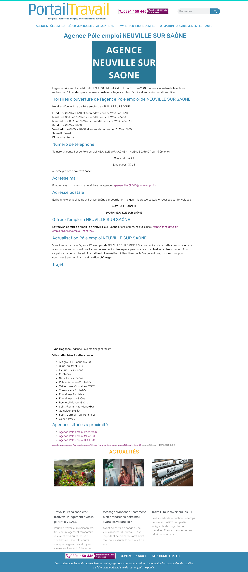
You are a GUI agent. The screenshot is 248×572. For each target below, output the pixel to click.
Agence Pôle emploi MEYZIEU (77, 436)
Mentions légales (166, 556)
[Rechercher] (215, 11)
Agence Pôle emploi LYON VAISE (78, 432)
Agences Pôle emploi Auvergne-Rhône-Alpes (100, 445)
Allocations (105, 26)
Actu (208, 26)
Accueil (55, 445)
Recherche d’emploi (142, 26)
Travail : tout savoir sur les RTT (173, 512)
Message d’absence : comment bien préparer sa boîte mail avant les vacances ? (124, 517)
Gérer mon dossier (80, 26)
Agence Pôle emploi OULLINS (77, 440)
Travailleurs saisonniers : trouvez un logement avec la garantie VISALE (74, 517)
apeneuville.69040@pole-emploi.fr (135, 185)
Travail (121, 26)
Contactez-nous (133, 556)
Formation (166, 26)
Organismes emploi (189, 26)
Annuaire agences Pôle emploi (71, 445)
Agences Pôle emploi (50, 26)
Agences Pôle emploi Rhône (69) (130, 445)
